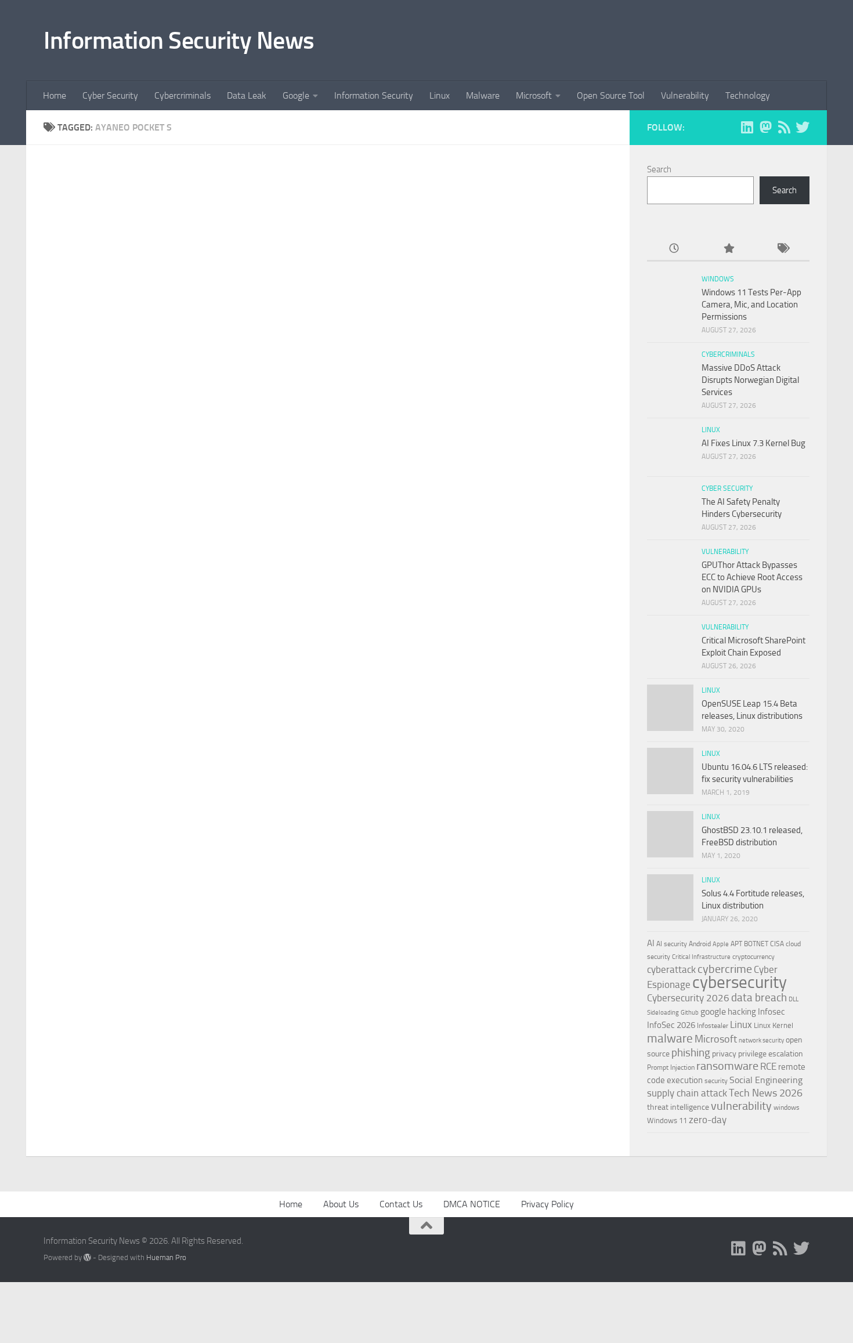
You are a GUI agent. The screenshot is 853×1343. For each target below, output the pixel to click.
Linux (439, 95)
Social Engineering (766, 1079)
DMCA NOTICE (471, 1204)
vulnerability (741, 1106)
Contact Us (400, 1204)
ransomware (727, 1066)
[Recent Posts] (674, 249)
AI (651, 943)
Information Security (373, 95)
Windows (718, 279)
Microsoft (534, 95)
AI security (671, 944)
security (716, 1081)
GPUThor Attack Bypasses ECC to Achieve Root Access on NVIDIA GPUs (752, 577)
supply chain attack (687, 1093)
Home (54, 95)
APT (736, 944)
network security (761, 1040)
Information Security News (179, 40)
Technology (747, 95)
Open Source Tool (611, 95)
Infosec (771, 1012)
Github (690, 1012)
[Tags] (782, 249)
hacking (742, 1012)
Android (700, 944)
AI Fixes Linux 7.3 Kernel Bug (753, 443)
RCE (768, 1066)
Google (296, 95)
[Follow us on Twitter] (802, 127)
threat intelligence (678, 1107)
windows (787, 1107)
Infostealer (712, 1026)
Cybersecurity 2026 (688, 998)
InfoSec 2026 (671, 1025)
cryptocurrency (753, 957)
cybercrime (724, 969)
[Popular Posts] (728, 249)
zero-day (708, 1119)
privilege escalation (770, 1053)
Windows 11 (667, 1120)
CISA (777, 944)
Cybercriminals (182, 95)
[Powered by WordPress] (87, 1257)
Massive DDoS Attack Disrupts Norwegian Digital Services (750, 380)
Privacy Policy (547, 1204)
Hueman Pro (166, 1257)
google (713, 1011)
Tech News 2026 (766, 1093)
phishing (690, 1052)
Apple (721, 944)
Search (659, 169)
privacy (724, 1054)
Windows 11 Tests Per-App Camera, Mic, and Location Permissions (751, 304)
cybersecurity (739, 982)
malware (670, 1038)
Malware (483, 95)
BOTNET (756, 944)
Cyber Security (110, 95)
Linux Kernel (773, 1025)
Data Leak (246, 95)
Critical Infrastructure (701, 957)
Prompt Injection (671, 1067)
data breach (759, 997)
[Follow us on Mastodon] (765, 127)
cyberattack (671, 969)
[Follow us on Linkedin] (747, 127)
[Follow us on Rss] (784, 127)
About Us (341, 1204)
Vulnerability (685, 95)
